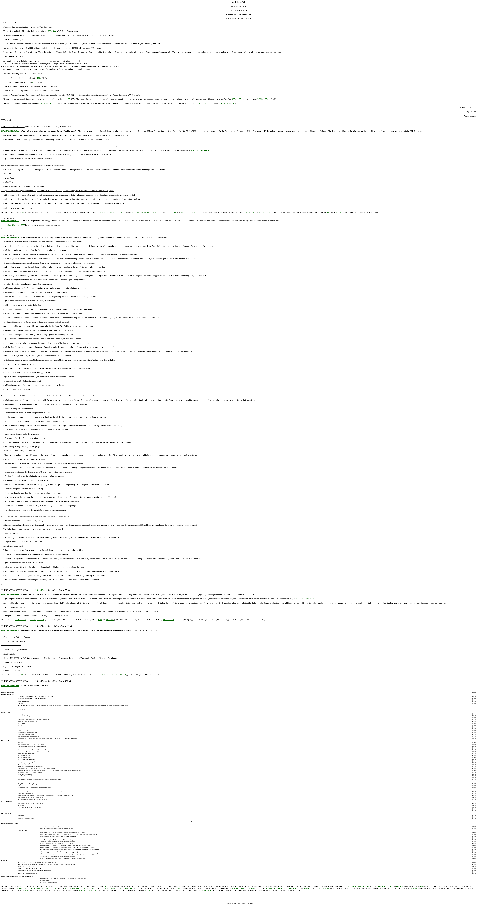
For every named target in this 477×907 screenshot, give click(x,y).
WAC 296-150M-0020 (200, 150)
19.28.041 (75, 888)
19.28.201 (113, 888)
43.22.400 (135, 212)
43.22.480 (173, 212)
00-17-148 (191, 212)
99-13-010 (269, 212)
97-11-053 (147, 890)
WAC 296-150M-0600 (10, 595)
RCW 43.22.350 (20, 888)
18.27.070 (52, 888)
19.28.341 (128, 888)
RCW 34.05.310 (263, 99)
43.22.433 (150, 212)
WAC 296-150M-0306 (10, 131)
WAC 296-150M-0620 (305, 599)
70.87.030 (67, 888)
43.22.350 (112, 212)
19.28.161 (105, 888)
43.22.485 (183, 212)
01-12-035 (178, 888)
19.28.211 (121, 888)
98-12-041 (25, 890)
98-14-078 (339, 212)
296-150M (52, 31)
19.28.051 (83, 888)
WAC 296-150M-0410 (10, 237)
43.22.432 (142, 212)
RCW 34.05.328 (44, 103)
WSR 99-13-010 (40, 590)
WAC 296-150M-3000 (16, 225)
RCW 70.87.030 (84, 890)
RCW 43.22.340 (102, 212)
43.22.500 (45, 888)
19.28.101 (90, 888)
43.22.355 (120, 212)
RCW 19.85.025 (238, 99)
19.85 (68, 99)
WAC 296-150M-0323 (10, 221)
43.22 (39, 78)
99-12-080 (413, 888)
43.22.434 (158, 212)
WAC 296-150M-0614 (10, 630)
